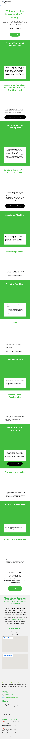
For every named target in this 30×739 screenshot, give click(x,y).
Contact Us (15, 34)
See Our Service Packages (15, 206)
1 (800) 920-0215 (8, 694)
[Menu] (27, 2)
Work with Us (6, 714)
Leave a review (15, 463)
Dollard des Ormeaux (16, 619)
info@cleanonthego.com (11, 697)
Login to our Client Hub (15, 117)
